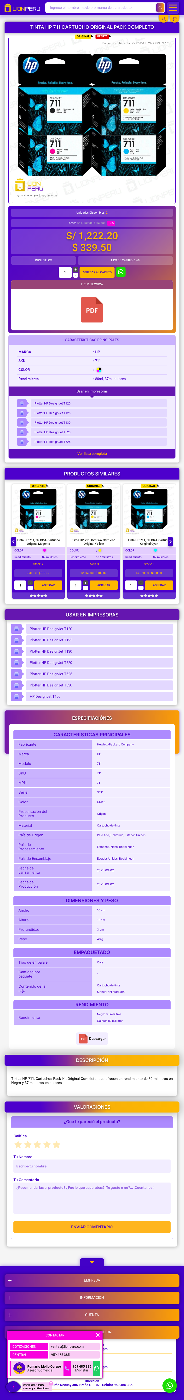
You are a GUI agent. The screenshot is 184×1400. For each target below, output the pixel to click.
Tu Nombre (22, 1157)
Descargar (97, 1039)
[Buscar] (160, 7)
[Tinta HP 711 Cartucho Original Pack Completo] (92, 309)
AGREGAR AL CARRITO (97, 272)
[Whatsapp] (96, 1368)
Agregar (48, 585)
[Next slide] (170, 541)
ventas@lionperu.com (67, 1346)
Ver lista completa (92, 454)
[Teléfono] (67, 1368)
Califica (20, 1136)
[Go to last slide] (13, 541)
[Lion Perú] (24, 7)
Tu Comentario (26, 1180)
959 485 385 (60, 1355)
